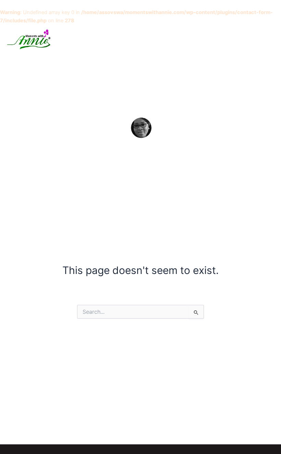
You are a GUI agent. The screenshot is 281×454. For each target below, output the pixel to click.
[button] (251, 39)
